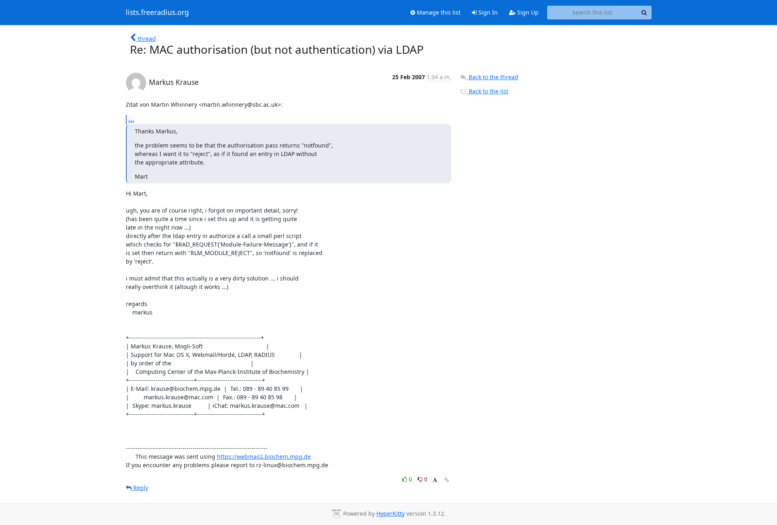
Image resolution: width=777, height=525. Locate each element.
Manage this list (438, 12)
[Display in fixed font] (434, 480)
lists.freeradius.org (157, 12)
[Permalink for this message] (446, 479)
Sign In (487, 12)
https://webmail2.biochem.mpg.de (264, 456)
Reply (140, 487)
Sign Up (527, 12)
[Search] (644, 12)
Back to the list (487, 91)
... (131, 119)
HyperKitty (390, 513)
